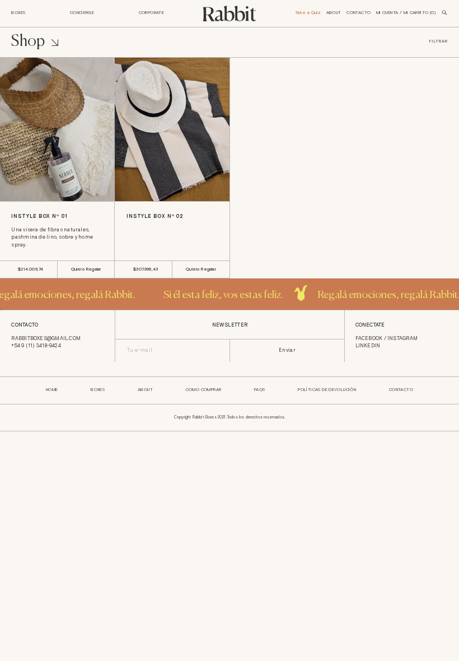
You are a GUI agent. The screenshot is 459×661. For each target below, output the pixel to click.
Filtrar (438, 42)
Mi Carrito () (419, 13)
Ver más (23, 188)
